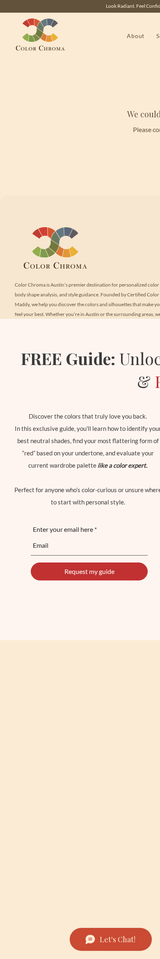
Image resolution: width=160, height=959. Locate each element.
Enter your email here (63, 529)
